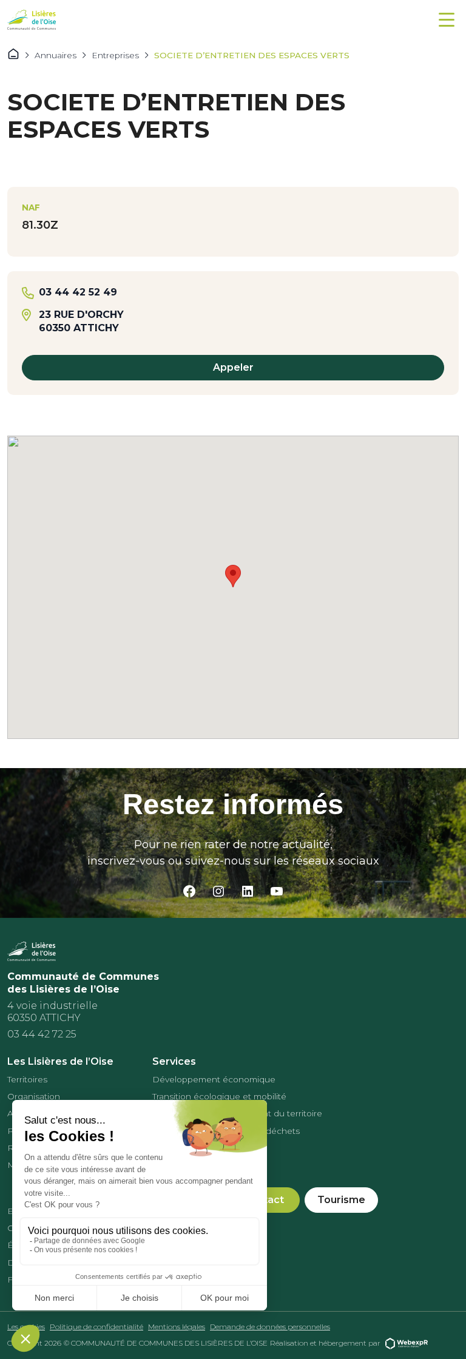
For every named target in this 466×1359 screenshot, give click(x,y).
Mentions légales (176, 1326)
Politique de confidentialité (96, 1326)
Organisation (33, 1096)
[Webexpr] (406, 1343)
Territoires (27, 1079)
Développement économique (213, 1079)
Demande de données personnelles (270, 1326)
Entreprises (115, 55)
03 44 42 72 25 (41, 1034)
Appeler (233, 367)
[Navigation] (446, 19)
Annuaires (55, 55)
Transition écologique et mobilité (219, 1096)
